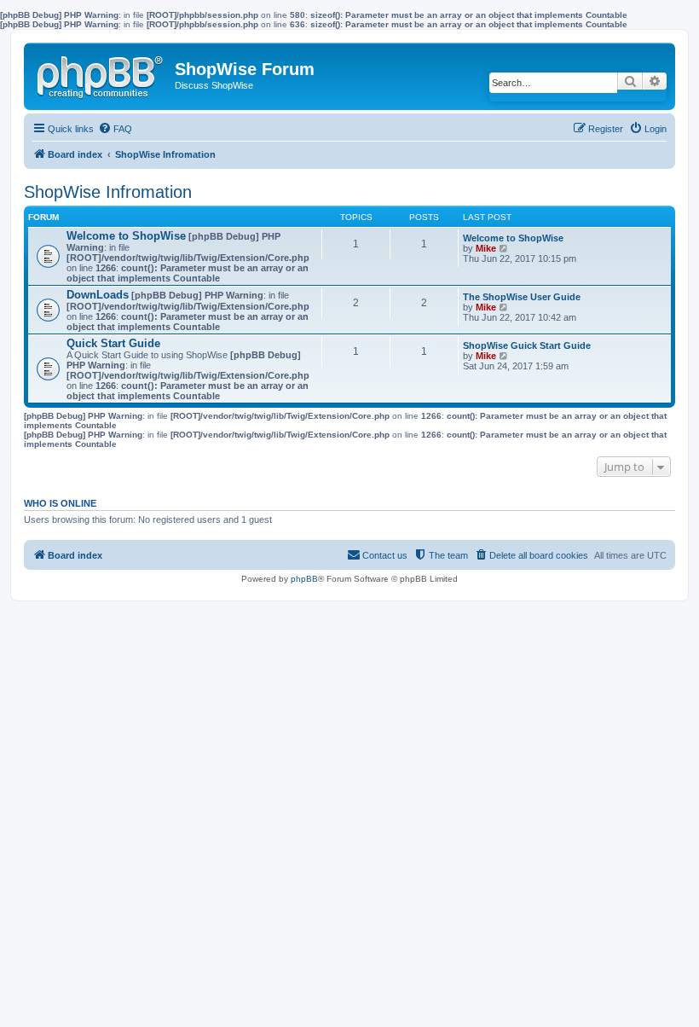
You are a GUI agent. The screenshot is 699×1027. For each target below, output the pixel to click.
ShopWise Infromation (108, 192)
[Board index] (101, 73)
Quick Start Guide (113, 343)
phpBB (304, 578)
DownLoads (97, 294)
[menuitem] (115, 129)
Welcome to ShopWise (126, 235)
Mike (486, 248)
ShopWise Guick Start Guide (527, 345)
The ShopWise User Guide (522, 297)
